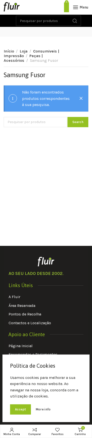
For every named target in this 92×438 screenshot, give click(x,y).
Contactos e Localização (30, 323)
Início (9, 51)
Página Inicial (21, 346)
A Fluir (14, 296)
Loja (23, 51)
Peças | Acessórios (23, 58)
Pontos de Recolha (25, 314)
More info (43, 409)
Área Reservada (22, 305)
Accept (20, 409)
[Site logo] (12, 7)
